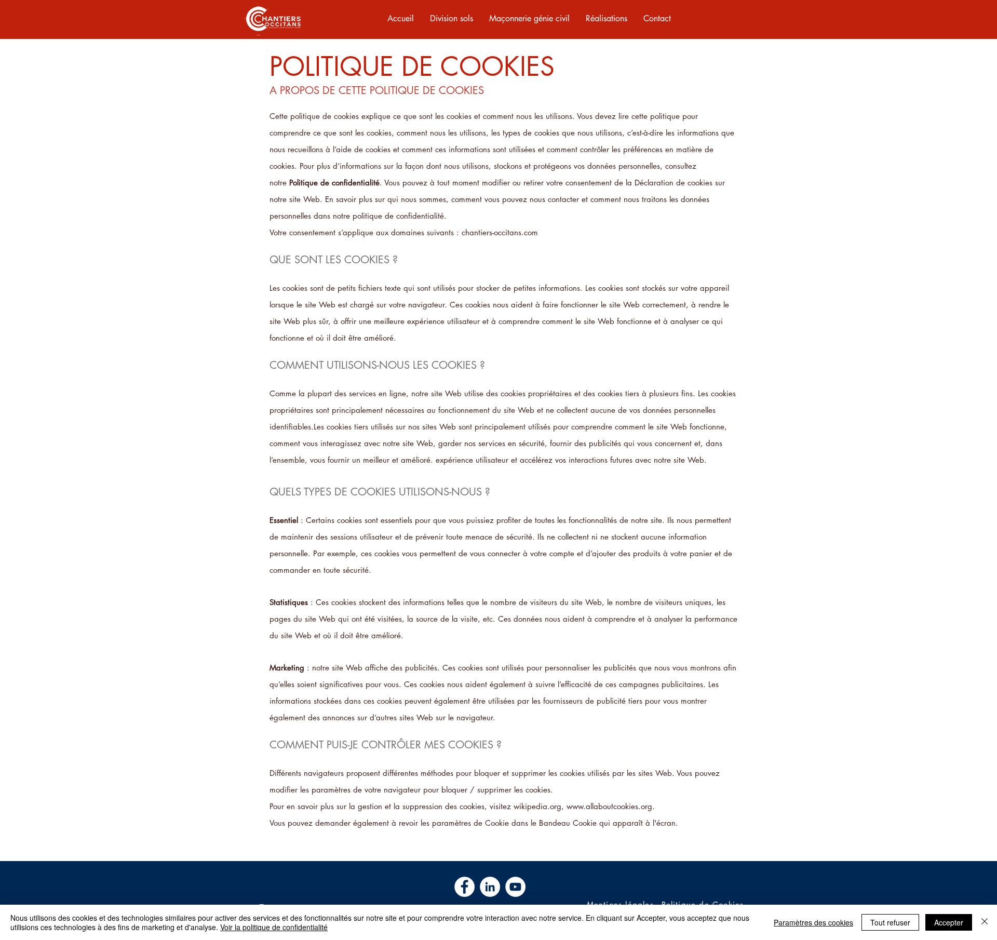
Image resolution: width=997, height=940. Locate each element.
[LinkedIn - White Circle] (490, 887)
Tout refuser (890, 922)
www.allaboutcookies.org (609, 806)
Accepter (948, 922)
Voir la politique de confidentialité (274, 927)
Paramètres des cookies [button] (813, 922)
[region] (273, 19)
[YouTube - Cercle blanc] (515, 887)
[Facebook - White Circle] (464, 887)
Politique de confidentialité (334, 182)
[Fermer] (984, 922)
